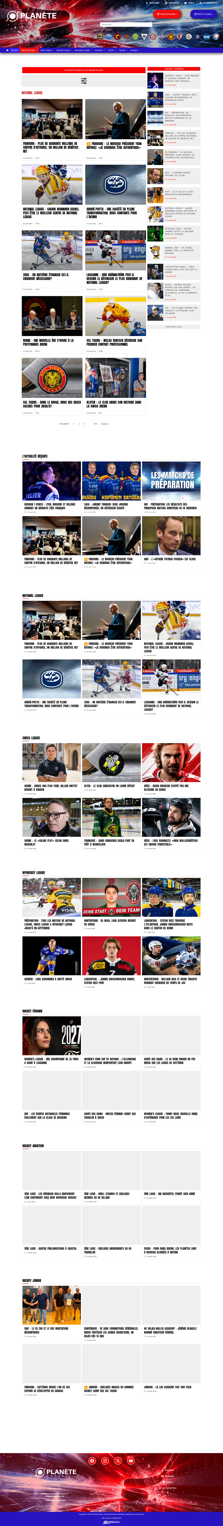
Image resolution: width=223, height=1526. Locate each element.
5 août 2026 (90, 987)
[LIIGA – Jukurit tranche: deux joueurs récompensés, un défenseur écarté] (155, 100)
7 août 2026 (150, 932)
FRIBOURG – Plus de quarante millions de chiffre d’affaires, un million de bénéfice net (50, 147)
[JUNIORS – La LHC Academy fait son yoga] (171, 1363)
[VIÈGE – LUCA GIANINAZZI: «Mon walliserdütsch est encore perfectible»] (171, 817)
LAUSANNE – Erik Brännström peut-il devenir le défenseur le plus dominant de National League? (114, 278)
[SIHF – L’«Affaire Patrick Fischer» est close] (155, 176)
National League (28, 50)
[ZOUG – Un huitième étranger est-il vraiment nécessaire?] (111, 678)
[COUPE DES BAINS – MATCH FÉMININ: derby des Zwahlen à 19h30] (111, 1090)
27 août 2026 (171, 85)
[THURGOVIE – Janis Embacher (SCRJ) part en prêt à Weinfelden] (111, 817)
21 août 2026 (31, 848)
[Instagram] (105, 1461)
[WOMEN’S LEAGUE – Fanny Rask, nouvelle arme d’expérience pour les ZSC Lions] (171, 1090)
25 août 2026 (31, 710)
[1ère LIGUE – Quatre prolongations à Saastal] (51, 1225)
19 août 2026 (151, 1122)
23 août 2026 (151, 1067)
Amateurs (99, 50)
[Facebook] (92, 1461)
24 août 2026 (91, 1067)
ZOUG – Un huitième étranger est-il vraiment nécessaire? (46, 276)
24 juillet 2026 (32, 1395)
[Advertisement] (173, 348)
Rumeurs (14, 50)
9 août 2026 (31, 1202)
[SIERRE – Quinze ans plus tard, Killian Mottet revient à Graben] (51, 762)
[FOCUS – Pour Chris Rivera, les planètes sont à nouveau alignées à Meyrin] (171, 1225)
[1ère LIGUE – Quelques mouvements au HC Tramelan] (111, 1225)
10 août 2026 (31, 932)
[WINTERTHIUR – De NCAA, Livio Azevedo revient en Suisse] (111, 897)
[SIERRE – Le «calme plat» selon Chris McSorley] (51, 817)
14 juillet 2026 (151, 1256)
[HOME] (7, 50)
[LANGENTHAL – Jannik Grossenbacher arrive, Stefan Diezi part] (111, 955)
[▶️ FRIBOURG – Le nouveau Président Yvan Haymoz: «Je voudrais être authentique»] (155, 157)
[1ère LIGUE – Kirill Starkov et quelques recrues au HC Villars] (111, 1170)
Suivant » (105, 424)
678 (95, 424)
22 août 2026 (151, 794)
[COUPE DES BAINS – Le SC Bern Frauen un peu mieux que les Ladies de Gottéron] (171, 1035)
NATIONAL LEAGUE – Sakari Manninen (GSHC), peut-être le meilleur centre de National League (51, 213)
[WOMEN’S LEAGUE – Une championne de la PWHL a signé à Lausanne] (51, 1035)
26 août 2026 (171, 142)
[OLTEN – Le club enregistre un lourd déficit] (111, 762)
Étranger (134, 50)
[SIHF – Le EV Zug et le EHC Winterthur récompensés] (155, 195)
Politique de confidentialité (55, 1500)
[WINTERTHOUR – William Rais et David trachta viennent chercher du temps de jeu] (171, 955)
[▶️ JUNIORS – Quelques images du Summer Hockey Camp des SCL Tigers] (111, 1363)
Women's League (63, 50)
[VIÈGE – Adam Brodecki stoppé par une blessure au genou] (171, 762)
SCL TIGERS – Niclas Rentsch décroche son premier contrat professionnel (114, 342)
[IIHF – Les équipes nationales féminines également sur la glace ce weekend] (51, 1090)
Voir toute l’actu (174, 327)
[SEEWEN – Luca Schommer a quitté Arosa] (51, 955)
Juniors (111, 50)
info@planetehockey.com (54, 1496)
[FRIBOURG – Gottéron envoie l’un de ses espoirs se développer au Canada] (51, 1363)
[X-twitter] (118, 1461)
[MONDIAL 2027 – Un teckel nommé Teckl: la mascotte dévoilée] (155, 253)
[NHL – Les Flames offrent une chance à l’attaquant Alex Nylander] (155, 313)
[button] (84, 81)
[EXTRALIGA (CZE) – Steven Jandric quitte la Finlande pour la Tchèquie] (155, 233)
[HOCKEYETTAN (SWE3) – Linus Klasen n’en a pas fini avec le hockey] (155, 272)
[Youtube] (131, 1461)
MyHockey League (82, 50)
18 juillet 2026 (91, 1202)
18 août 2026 (151, 848)
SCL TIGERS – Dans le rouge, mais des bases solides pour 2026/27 (52, 404)
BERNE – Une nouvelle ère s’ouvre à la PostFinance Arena (48, 342)
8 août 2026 (90, 928)
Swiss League (45, 50)
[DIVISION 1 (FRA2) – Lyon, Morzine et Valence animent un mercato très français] (155, 80)
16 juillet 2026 (151, 1198)
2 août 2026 (150, 987)
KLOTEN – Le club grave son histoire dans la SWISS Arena (114, 404)
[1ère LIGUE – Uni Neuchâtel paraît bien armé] (171, 1170)
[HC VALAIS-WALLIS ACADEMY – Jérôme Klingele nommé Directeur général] (171, 1305)
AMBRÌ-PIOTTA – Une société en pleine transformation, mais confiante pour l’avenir (112, 213)
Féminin (122, 50)
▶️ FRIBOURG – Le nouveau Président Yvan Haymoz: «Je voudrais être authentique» (114, 145)
